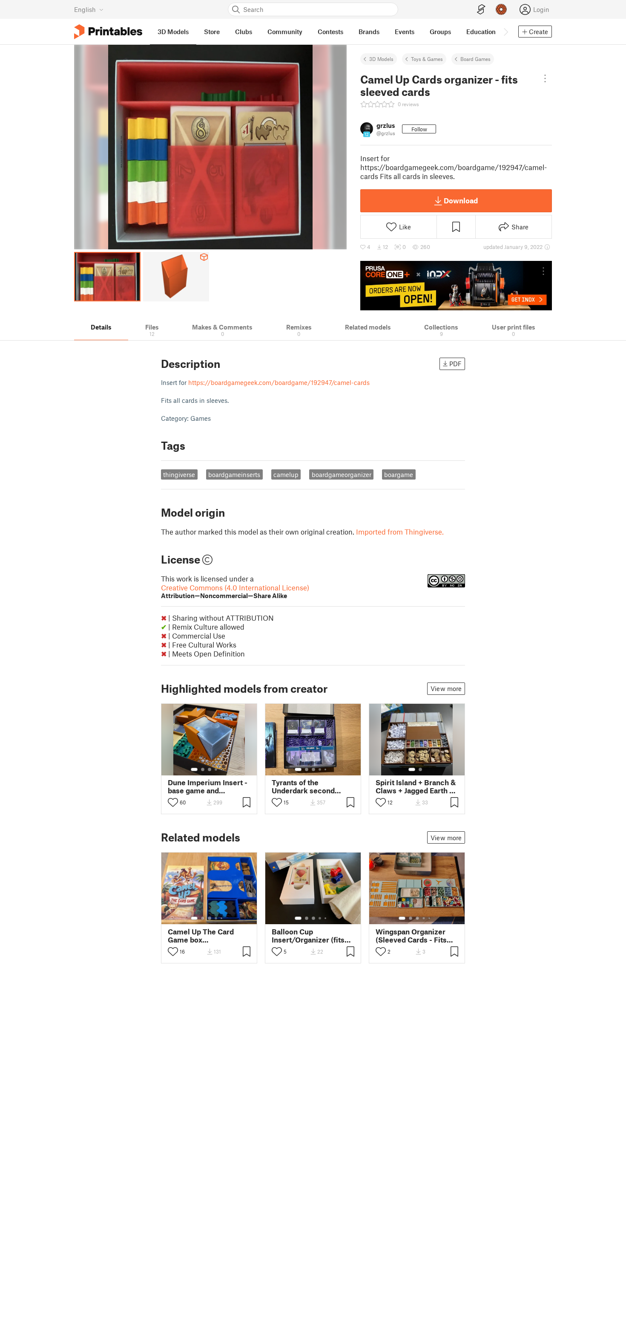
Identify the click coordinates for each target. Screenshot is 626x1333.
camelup (286, 474)
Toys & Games (427, 59)
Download (461, 200)
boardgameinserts (234, 474)
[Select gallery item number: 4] (216, 769)
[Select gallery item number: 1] (194, 769)
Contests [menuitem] (330, 31)
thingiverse (179, 474)
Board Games (475, 59)
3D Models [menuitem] (173, 31)
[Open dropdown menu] (545, 78)
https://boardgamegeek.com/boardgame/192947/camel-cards (279, 382)
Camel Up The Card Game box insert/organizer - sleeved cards (201, 936)
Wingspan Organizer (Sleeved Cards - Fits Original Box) (411, 936)
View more (446, 688)
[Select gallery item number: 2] (202, 769)
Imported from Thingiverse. (400, 531)
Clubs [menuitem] (243, 31)
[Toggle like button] (173, 802)
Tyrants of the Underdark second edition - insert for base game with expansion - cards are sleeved (311, 786)
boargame (398, 474)
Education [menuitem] (481, 31)
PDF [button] (455, 363)
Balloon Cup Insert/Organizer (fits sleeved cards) (308, 936)
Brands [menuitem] (369, 31)
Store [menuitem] (212, 31)
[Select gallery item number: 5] (222, 769)
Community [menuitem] (284, 31)
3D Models (381, 59)
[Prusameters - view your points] (501, 9)
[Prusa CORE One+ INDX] (456, 285)
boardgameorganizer (341, 474)
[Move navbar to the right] (505, 31)
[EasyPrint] (481, 9)
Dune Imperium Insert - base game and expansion (207, 786)
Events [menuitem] (404, 31)
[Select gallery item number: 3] (209, 769)
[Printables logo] (108, 31)
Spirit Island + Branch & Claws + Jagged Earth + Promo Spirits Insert (416, 786)
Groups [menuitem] (440, 31)
